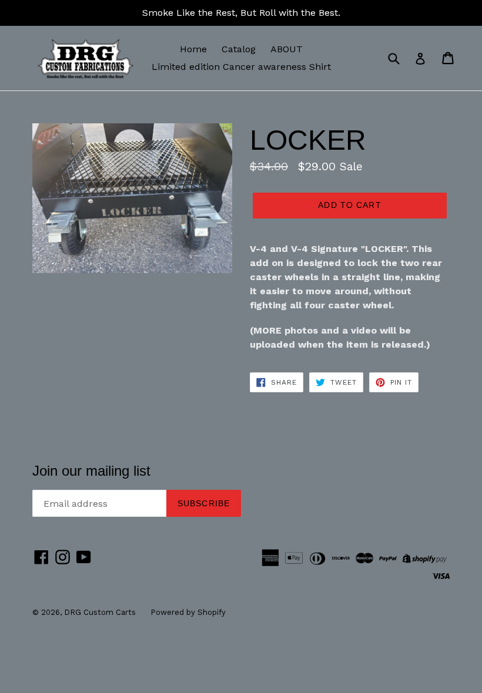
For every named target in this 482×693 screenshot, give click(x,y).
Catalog (239, 49)
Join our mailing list (91, 471)
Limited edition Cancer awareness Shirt (241, 66)
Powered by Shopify (188, 612)
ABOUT (286, 49)
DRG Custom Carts (100, 612)
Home (193, 49)
